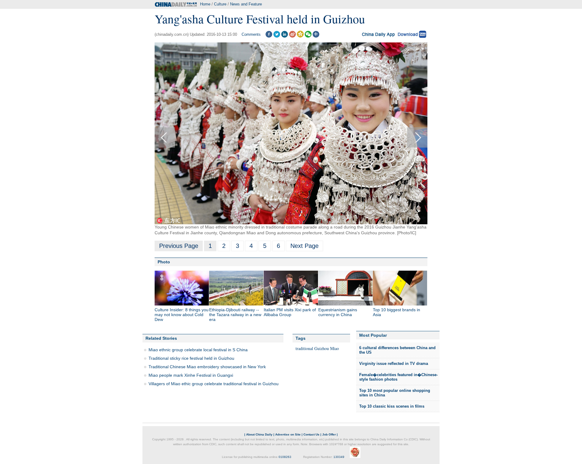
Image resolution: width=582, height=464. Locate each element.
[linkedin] (284, 36)
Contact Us (311, 434)
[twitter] (276, 36)
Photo (164, 261)
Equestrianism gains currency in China (337, 312)
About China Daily (259, 434)
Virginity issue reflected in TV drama (393, 363)
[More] (316, 36)
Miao (334, 348)
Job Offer (329, 434)
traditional (304, 348)
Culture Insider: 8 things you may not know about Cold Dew (182, 314)
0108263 (285, 457)
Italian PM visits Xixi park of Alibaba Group (290, 312)
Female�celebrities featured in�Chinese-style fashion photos (398, 377)
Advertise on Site (288, 434)
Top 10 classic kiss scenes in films (391, 406)
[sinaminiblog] (292, 36)
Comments (251, 34)
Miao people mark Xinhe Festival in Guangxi (191, 375)
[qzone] (300, 36)
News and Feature (246, 4)
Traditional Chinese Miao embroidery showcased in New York (207, 366)
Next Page (304, 245)
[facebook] (268, 36)
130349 (338, 457)
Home (205, 4)
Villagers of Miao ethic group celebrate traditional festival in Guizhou (214, 383)
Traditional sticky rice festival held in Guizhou (191, 358)
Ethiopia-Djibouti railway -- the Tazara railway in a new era (235, 314)
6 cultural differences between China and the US (397, 350)
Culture (220, 4)
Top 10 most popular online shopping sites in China (394, 393)
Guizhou (321, 348)
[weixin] (308, 36)
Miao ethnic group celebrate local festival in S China (198, 349)
